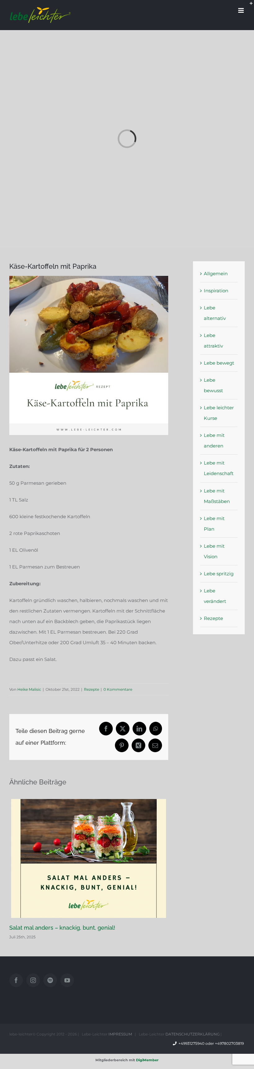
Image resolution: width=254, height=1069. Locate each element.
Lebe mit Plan (214, 523)
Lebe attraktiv (213, 340)
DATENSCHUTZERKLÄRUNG (192, 1034)
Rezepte (91, 689)
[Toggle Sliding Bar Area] (248, 5)
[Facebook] (16, 980)
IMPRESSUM (120, 1034)
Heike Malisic (29, 689)
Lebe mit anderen (214, 440)
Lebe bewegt (219, 363)
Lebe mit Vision (214, 551)
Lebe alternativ (215, 313)
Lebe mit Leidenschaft (219, 468)
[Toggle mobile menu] (241, 10)
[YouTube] (67, 980)
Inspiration (216, 291)
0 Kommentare (117, 689)
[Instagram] (33, 980)
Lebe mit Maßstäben (217, 496)
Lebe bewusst (213, 385)
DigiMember (147, 1060)
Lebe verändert (215, 596)
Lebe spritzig (219, 574)
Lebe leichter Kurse (219, 413)
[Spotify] (50, 980)
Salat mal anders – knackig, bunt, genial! (62, 927)
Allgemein (216, 273)
